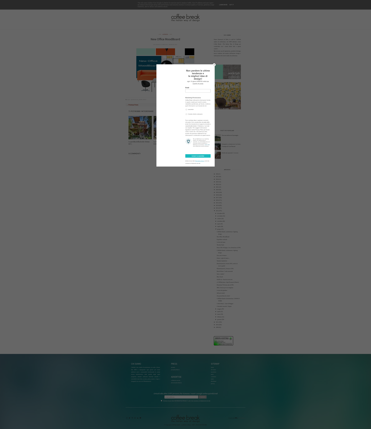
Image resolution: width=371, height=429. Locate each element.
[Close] (214, 64)
